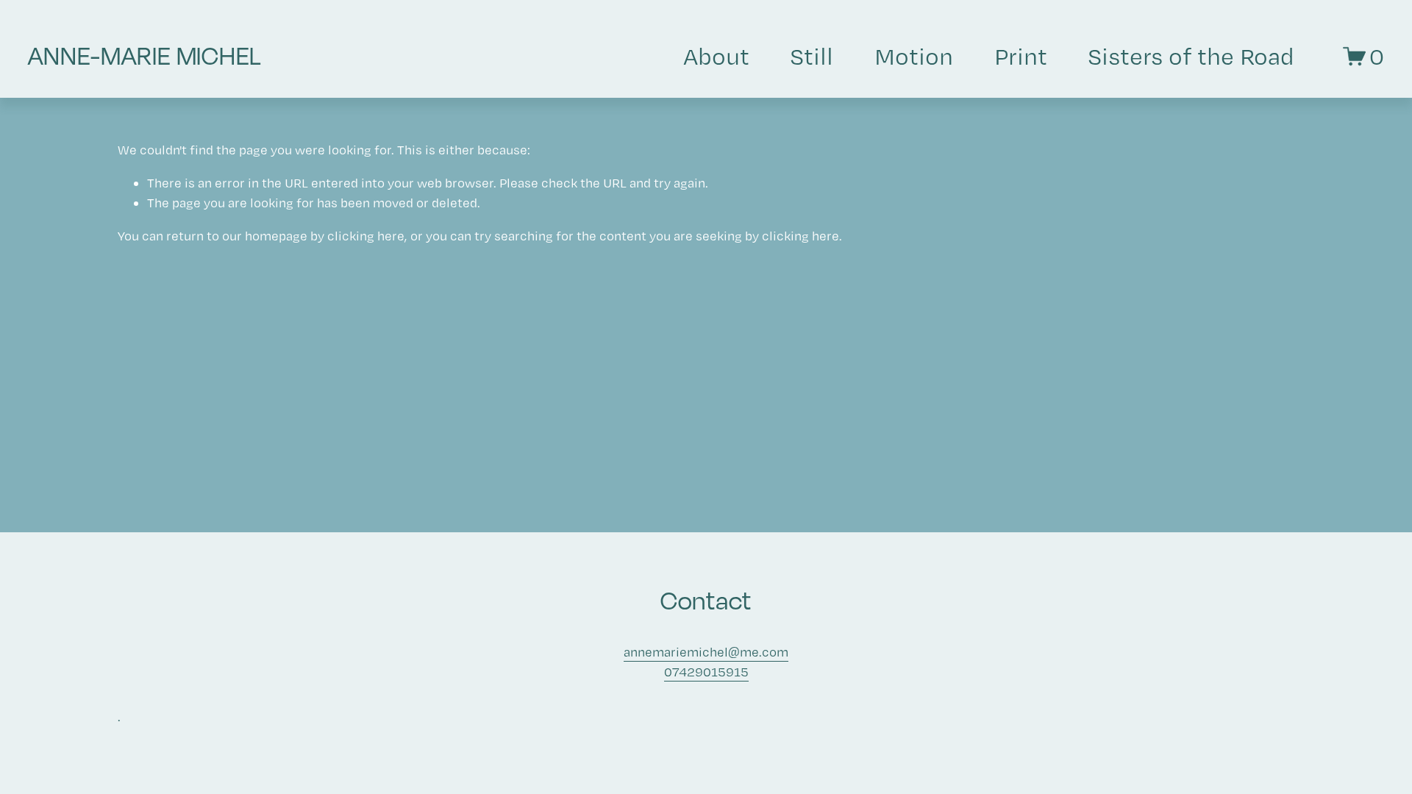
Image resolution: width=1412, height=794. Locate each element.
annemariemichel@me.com (706, 651)
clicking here (365, 235)
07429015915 (706, 671)
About (716, 56)
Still (811, 56)
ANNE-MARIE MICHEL (145, 56)
